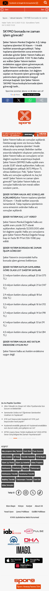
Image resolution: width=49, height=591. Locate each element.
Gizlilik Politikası (38, 512)
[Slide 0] (11, 438)
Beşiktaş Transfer (8, 480)
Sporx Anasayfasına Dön (28, 586)
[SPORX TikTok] (40, 493)
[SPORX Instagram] (26, 493)
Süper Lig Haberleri (23, 463)
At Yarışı (17, 457)
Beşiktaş (26, 468)
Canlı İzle (37, 480)
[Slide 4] (29, 438)
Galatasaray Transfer (9, 474)
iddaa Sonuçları (7, 485)
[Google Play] (33, 560)
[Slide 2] (20, 438)
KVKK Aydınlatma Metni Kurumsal (24, 517)
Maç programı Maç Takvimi (12, 451)
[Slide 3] (24, 438)
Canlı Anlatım (7, 457)
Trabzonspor (35, 468)
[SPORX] (24, 581)
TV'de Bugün (40, 457)
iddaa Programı (37, 463)
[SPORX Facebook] (19, 493)
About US (39, 506)
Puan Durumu (38, 451)
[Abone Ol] (15, 94)
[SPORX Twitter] (33, 493)
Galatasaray (6, 468)
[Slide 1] (15, 438)
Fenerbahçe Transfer (26, 474)
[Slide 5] (34, 438)
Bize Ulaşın (10, 506)
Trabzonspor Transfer (24, 480)
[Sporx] (5, 3)
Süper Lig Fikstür (8, 463)
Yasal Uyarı (8, 512)
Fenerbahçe (17, 468)
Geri (6, 9)
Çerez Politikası (22, 512)
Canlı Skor (27, 451)
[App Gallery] (24, 565)
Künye (20, 506)
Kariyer (29, 506)
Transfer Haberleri (28, 457)
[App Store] (14, 560)
